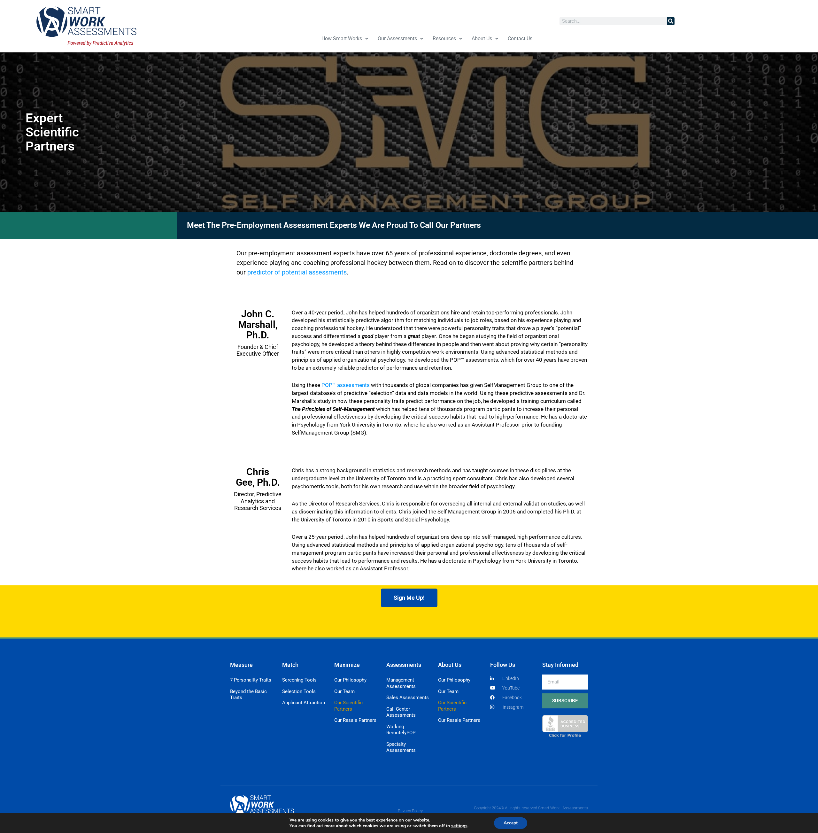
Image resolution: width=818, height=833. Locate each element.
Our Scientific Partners (348, 706)
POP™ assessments (345, 385)
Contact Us (520, 38)
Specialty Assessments (401, 747)
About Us (482, 38)
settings (459, 826)
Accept (511, 823)
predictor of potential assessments (297, 272)
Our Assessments (397, 38)
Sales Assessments (407, 697)
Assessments (403, 664)
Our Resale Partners (355, 720)
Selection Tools (299, 691)
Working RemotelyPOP (400, 730)
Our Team (344, 691)
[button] (345, 38)
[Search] (671, 21)
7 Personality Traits (250, 680)
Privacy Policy (410, 810)
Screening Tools (299, 680)
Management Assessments (401, 683)
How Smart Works (341, 38)
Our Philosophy (350, 680)
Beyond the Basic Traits (248, 695)
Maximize (347, 664)
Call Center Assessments (401, 712)
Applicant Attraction (303, 703)
